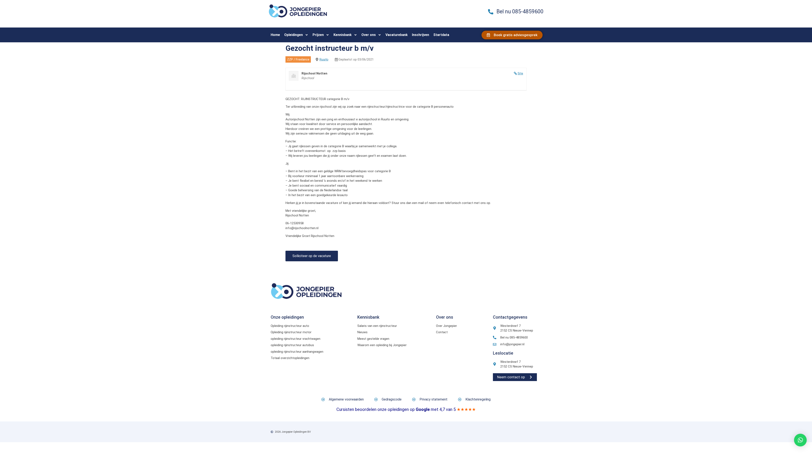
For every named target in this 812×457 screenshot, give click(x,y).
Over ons (368, 35)
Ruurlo (324, 59)
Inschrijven (420, 35)
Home (275, 35)
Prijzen (318, 35)
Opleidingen (293, 35)
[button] (800, 440)
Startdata (441, 35)
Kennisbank (342, 35)
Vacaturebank (396, 35)
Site (520, 73)
